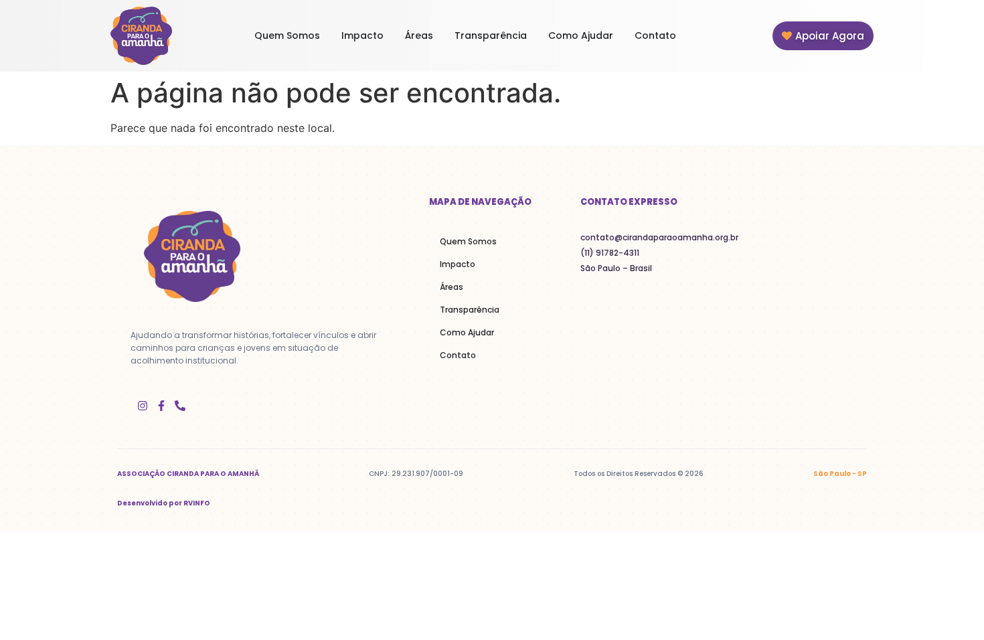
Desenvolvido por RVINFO (163, 503)
